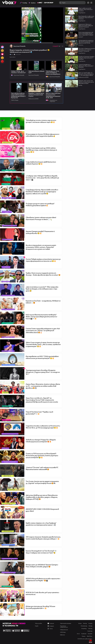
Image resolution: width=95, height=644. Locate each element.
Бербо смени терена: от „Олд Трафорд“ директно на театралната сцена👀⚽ (41, 524)
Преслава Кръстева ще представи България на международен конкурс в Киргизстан (18, 95)
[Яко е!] (2, 47)
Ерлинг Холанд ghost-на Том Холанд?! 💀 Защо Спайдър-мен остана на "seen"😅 (41, 552)
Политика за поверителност (64, 626)
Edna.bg (90, 626)
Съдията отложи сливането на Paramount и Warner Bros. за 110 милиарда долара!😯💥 (43, 427)
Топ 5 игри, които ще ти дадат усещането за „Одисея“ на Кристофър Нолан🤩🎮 (42, 482)
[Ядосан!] (2, 61)
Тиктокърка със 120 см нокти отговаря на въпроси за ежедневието (53, 72)
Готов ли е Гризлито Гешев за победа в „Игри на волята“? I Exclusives (86, 58)
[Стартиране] (2, 41)
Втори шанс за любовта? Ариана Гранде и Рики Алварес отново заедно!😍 (42, 566)
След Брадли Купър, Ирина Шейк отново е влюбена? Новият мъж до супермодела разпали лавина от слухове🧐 (42, 192)
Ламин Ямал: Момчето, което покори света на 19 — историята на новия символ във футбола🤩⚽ (43, 386)
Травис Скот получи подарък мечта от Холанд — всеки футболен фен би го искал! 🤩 (43, 274)
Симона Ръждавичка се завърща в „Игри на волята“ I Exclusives (86, 66)
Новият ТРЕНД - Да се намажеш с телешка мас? (18, 71)
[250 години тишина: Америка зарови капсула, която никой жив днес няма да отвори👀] (12, 540)
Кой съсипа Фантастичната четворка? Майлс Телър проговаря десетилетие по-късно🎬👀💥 (42, 317)
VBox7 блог (89, 636)
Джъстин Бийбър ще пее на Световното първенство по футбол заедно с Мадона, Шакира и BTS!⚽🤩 (42, 497)
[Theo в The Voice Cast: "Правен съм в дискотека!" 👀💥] (12, 415)
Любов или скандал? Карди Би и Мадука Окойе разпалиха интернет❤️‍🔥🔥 (41, 441)
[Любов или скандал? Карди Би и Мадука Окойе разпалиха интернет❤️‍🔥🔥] (12, 443)
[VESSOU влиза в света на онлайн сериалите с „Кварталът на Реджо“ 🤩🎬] (12, 581)
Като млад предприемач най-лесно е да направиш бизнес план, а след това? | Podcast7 (86, 34)
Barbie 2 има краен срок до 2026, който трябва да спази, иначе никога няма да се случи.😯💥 (41, 150)
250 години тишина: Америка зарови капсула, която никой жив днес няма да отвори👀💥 (43, 538)
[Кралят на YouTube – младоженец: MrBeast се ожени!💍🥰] (12, 304)
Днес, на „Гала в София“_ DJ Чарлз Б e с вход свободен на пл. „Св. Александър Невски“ (86, 74)
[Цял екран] (60, 41)
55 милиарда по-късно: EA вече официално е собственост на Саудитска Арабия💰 (42, 135)
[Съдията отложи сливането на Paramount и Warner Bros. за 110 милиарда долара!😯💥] (12, 429)
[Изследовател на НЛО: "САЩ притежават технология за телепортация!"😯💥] (12, 359)
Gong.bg (90, 623)
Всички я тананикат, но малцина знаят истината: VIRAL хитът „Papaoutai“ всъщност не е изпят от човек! (41, 247)
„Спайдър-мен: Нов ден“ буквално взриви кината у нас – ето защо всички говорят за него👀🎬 (42, 178)
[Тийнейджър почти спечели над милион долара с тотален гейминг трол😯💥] (12, 123)
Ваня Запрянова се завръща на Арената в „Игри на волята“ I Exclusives (86, 17)
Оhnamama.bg (84, 626)
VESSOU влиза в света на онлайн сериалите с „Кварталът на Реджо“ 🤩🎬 (43, 579)
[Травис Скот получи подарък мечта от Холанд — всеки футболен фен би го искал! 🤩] (12, 276)
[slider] (31, 39)
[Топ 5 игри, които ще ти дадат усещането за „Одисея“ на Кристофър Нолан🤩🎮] (12, 484)
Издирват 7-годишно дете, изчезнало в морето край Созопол (36, 95)
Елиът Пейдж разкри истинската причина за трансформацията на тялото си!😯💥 (43, 260)
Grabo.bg (90, 628)
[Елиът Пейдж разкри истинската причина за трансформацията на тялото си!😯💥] (12, 262)
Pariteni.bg (89, 631)
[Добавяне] (60, 13)
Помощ (83, 636)
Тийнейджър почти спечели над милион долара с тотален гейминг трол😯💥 (41, 121)
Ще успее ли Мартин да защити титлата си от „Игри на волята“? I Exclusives (87, 50)
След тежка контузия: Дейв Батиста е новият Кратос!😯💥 (41, 163)
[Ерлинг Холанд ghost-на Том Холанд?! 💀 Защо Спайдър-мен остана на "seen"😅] (12, 554)
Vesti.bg (85, 623)
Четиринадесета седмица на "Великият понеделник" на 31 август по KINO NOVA (86, 42)
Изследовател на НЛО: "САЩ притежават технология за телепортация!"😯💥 (42, 357)
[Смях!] (2, 50)
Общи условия (38, 623)
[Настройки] (60, 9)
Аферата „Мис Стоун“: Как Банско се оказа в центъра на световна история (86, 82)
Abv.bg (79, 623)
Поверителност (64, 629)
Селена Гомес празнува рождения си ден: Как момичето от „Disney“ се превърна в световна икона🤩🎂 (43, 330)
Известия (62, 634)
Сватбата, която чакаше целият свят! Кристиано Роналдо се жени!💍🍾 (41, 218)
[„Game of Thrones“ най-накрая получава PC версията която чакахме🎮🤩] (12, 470)
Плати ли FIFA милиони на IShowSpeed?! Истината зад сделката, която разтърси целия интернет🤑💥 (42, 455)
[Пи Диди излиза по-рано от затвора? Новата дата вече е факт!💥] (12, 206)
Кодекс (36, 626)
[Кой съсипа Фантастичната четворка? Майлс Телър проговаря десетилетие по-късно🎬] (12, 318)
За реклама (83, 633)
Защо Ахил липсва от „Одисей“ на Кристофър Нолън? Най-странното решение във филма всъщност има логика (42, 400)
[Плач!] (2, 58)
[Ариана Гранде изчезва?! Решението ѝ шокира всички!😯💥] (12, 234)
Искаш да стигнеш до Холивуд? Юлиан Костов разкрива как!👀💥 (40, 607)
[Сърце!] (2, 54)
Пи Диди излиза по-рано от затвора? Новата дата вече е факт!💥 (40, 204)
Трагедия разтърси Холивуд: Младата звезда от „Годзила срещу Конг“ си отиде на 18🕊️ (43, 372)
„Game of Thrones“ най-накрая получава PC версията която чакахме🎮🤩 (42, 468)
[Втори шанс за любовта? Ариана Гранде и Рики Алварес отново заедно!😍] (12, 568)
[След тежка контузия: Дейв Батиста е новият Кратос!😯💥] (12, 165)
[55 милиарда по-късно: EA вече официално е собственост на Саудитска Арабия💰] (12, 137)
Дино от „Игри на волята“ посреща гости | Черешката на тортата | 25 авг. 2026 (53, 95)
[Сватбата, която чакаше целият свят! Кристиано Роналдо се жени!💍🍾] (12, 220)
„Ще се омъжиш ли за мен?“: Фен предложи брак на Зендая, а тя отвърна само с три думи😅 (42, 289)
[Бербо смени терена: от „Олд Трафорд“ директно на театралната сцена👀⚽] (12, 526)
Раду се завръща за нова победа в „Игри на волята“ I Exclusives (86, 9)
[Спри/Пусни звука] (5, 41)
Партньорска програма (65, 623)
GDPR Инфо (63, 632)
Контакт (90, 633)
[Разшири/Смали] (57, 41)
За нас (78, 633)
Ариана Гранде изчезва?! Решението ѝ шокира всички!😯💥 (40, 232)
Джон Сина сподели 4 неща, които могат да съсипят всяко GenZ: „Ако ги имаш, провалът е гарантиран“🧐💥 (43, 344)
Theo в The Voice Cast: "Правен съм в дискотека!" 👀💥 (39, 413)
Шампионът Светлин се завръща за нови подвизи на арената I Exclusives (86, 25)
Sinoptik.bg (83, 628)
